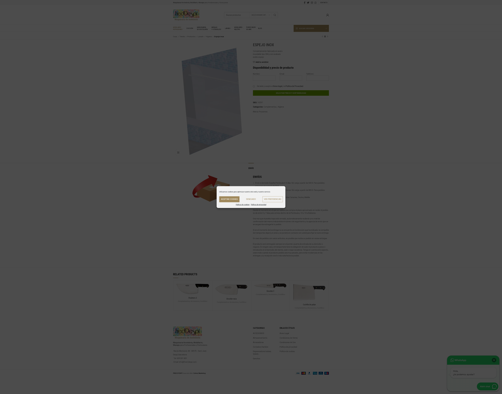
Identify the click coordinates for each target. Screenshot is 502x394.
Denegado (251, 199)
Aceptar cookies (229, 199)
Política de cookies (243, 205)
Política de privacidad (258, 205)
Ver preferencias (272, 199)
